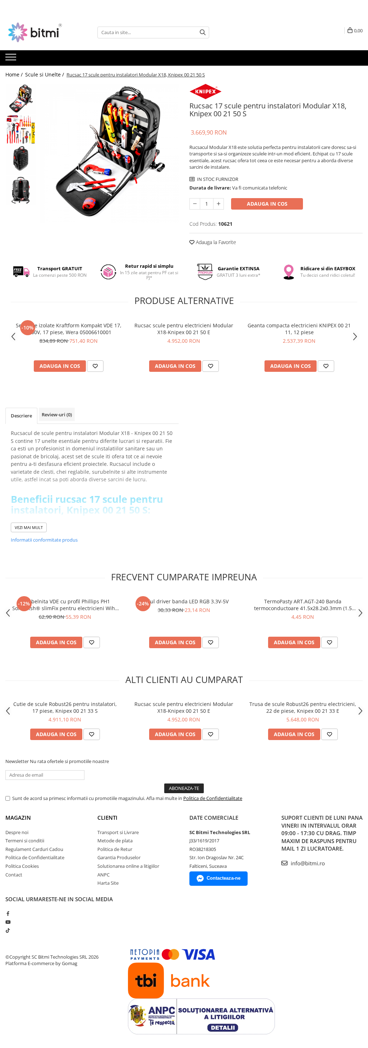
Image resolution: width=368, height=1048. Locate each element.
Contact (13, 874)
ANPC (103, 874)
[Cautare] (202, 32)
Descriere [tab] (21, 415)
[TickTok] (7, 930)
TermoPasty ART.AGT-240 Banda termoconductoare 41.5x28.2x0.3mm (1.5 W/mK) (303, 605)
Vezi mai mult (29, 527)
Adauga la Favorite (215, 242)
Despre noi (16, 832)
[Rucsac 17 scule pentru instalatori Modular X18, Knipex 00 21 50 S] (109, 153)
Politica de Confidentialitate (212, 798)
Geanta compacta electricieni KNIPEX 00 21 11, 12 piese (299, 329)
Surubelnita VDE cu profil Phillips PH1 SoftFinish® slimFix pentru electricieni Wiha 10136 (65, 605)
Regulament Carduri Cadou (34, 849)
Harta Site (108, 883)
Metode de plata (115, 840)
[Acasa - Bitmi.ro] (41, 32)
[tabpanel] (109, 153)
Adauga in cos (267, 203)
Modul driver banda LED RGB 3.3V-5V (184, 601)
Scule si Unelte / (45, 74)
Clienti (107, 817)
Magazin (18, 817)
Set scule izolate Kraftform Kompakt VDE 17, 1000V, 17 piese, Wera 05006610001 (68, 329)
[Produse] (11, 59)
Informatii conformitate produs (44, 540)
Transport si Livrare (118, 832)
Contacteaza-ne (223, 878)
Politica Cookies (22, 866)
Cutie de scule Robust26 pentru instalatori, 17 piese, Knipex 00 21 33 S (65, 707)
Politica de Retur (114, 849)
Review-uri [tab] (57, 414)
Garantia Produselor (119, 857)
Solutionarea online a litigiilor (128, 866)
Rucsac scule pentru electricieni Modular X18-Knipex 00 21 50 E (183, 329)
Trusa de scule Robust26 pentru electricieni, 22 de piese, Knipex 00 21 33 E (302, 707)
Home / (14, 74)
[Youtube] (7, 922)
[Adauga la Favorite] (95, 366)
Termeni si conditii (24, 840)
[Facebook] (7, 913)
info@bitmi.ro (307, 863)
